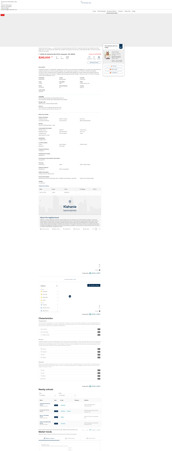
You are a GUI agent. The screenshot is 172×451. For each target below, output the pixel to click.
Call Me (114, 66)
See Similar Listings (94, 62)
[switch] (89, 58)
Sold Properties (101, 11)
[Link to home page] (86, 3)
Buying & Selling (112, 12)
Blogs (133, 11)
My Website (114, 72)
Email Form (114, 69)
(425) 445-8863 (5, 8)
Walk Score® (73, 279)
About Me (128, 12)
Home (94, 11)
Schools (121, 12)
